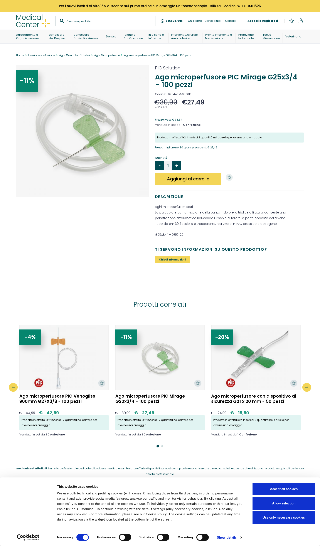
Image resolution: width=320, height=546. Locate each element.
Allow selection (283, 503)
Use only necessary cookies (284, 517)
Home (20, 55)
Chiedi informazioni (172, 259)
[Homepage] (33, 20)
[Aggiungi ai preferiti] (230, 177)
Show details (227, 537)
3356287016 (174, 21)
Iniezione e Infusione (41, 55)
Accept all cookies (284, 489)
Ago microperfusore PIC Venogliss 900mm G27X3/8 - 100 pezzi (57, 398)
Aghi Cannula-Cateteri (74, 55)
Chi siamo (195, 21)
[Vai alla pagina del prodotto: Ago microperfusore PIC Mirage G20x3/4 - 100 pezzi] (160, 357)
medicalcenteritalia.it (31, 468)
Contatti (230, 21)
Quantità (161, 158)
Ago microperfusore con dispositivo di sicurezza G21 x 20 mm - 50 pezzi (253, 398)
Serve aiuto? (213, 21)
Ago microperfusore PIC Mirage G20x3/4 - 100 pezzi (150, 398)
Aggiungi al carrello (188, 179)
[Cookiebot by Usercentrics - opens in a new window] (28, 537)
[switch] (125, 537)
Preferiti (291, 21)
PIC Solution (167, 68)
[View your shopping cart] (300, 21)
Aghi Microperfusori (107, 55)
